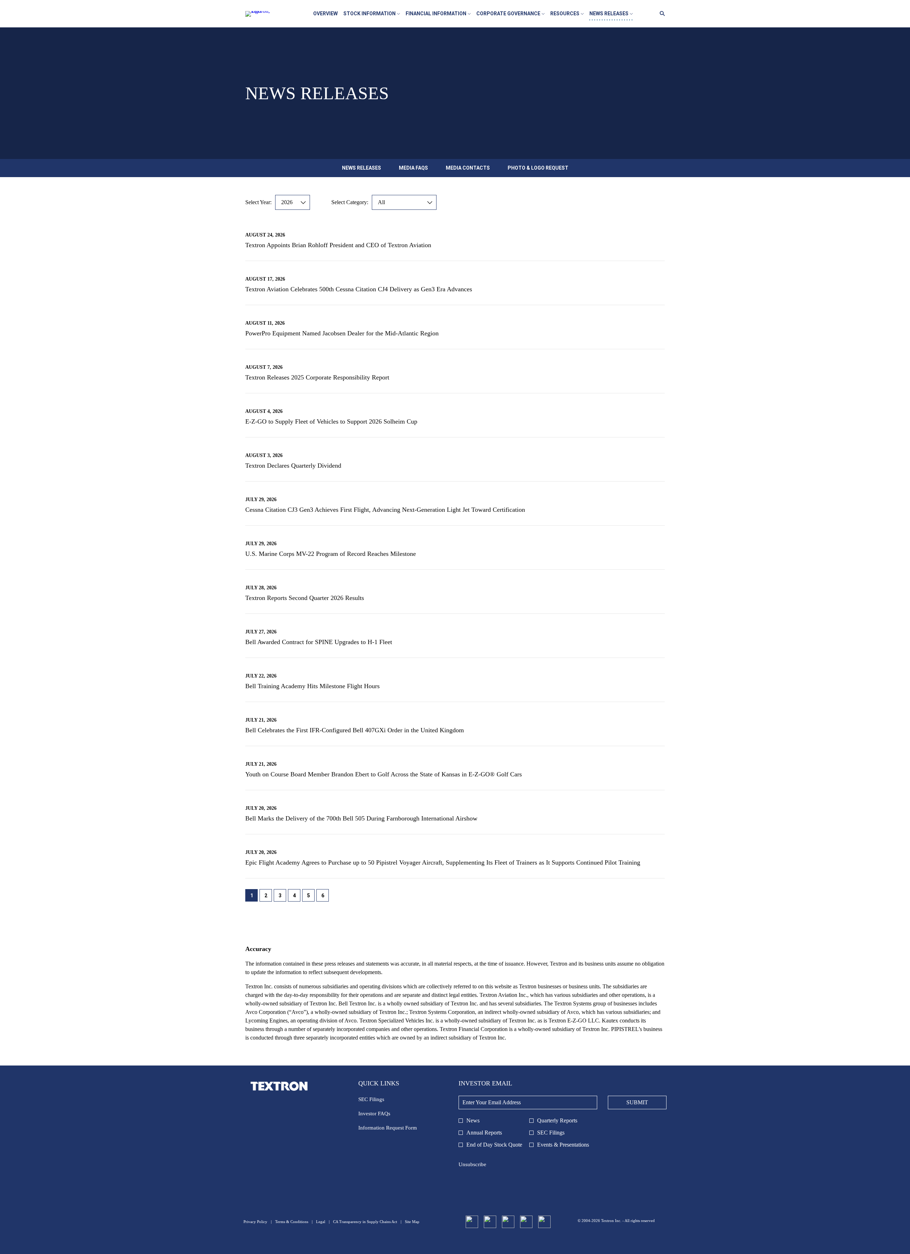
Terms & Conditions (291, 1222)
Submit (637, 1102)
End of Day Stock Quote (494, 1145)
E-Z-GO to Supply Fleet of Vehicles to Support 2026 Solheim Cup (331, 421)
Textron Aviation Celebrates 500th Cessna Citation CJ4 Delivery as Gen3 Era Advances (358, 289)
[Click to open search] (660, 13)
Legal (320, 1222)
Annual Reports (484, 1133)
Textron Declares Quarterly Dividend (293, 465)
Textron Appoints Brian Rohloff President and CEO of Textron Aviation (338, 245)
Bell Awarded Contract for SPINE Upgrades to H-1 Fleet (318, 641)
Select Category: (349, 202)
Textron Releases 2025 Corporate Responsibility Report (317, 377)
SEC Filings (380, 1100)
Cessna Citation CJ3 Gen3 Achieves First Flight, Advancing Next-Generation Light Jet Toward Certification (385, 509)
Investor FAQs (383, 1114)
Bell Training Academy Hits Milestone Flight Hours (312, 686)
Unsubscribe (472, 1164)
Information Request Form (396, 1129)
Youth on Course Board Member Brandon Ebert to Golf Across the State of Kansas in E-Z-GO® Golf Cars (383, 774)
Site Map (412, 1222)
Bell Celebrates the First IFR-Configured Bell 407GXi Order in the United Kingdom (354, 730)
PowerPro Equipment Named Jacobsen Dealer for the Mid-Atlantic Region (342, 333)
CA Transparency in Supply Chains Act (365, 1222)
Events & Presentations (563, 1145)
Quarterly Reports (557, 1120)
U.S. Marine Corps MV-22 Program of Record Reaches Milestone (330, 553)
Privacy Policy (255, 1222)
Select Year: (258, 202)
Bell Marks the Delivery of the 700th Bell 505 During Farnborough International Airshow (361, 818)
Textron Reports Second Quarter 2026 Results (304, 597)
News (473, 1120)
